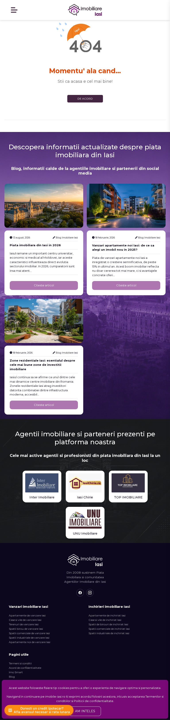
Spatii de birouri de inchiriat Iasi (108, 624)
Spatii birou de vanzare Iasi (26, 628)
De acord (85, 98)
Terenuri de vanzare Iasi (24, 624)
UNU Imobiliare (85, 533)
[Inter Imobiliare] (42, 483)
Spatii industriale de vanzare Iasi (29, 637)
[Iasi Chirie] (85, 483)
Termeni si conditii (20, 663)
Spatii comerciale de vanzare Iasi (29, 633)
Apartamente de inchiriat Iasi (107, 615)
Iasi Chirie (85, 497)
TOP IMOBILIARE (128, 497)
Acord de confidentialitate (25, 667)
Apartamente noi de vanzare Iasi (29, 642)
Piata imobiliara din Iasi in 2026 (35, 245)
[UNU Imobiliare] (85, 519)
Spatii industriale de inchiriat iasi (109, 633)
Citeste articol (44, 285)
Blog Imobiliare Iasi (67, 237)
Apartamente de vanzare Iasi (27, 615)
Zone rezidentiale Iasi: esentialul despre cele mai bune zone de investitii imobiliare (42, 365)
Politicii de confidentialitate (93, 701)
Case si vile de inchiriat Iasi (105, 620)
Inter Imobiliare (41, 497)
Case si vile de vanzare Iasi (25, 620)
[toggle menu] (14, 10)
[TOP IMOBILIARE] (128, 483)
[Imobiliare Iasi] (85, 10)
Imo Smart (16, 672)
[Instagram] (90, 592)
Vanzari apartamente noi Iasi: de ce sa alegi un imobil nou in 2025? (123, 248)
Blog (12, 676)
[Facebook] (80, 592)
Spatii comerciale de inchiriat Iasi (109, 628)
